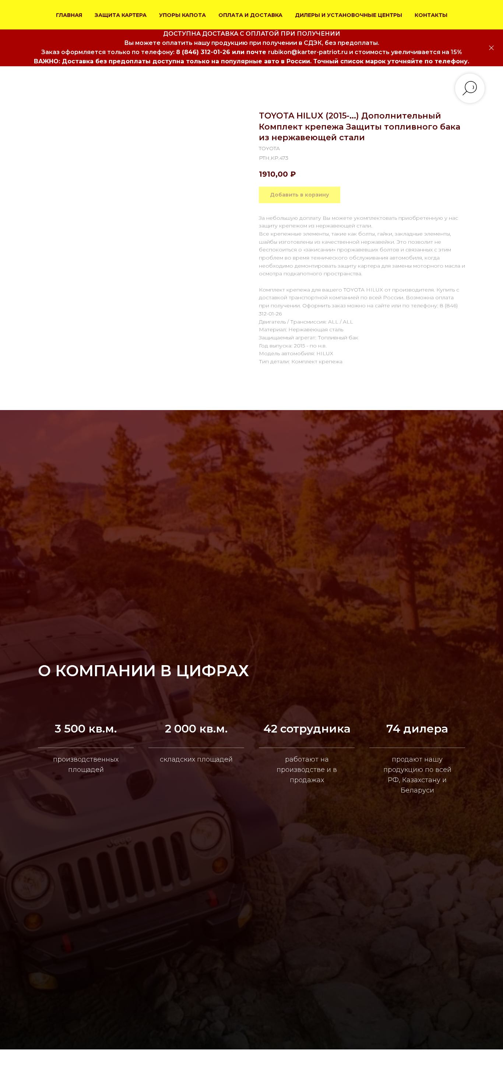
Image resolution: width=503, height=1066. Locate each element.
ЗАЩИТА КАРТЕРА (121, 15)
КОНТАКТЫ (431, 15)
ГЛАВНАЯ (69, 15)
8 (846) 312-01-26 (203, 52)
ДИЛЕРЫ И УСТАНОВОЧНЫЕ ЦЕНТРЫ (348, 15)
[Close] (491, 48)
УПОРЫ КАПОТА (182, 15)
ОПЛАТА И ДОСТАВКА (250, 15)
